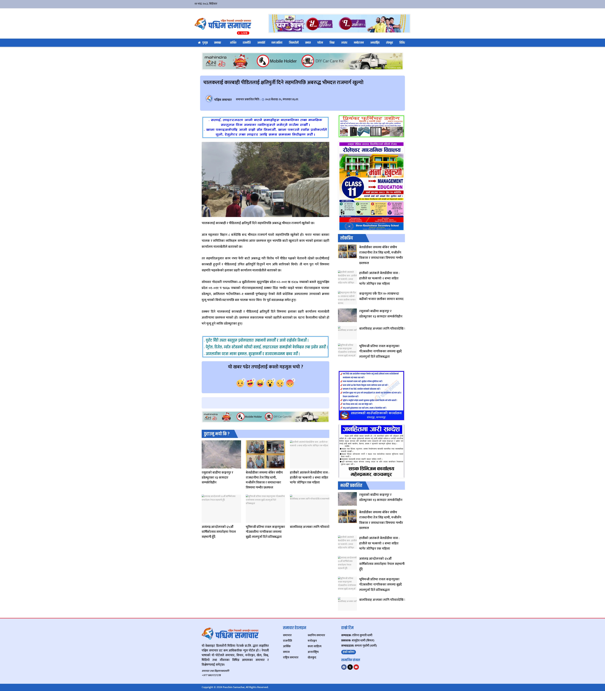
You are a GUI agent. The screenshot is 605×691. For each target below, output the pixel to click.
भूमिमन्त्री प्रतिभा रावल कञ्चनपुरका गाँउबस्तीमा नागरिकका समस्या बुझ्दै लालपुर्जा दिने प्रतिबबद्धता (265, 532)
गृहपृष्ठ (205, 42)
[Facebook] (344, 667)
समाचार (217, 42)
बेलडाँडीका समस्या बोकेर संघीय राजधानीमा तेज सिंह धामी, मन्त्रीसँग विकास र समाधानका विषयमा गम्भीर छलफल (264, 480)
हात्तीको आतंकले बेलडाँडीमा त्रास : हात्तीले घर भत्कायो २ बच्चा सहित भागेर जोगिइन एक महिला (309, 477)
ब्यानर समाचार (204, 520)
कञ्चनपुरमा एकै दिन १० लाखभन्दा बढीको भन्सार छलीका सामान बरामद (381, 296)
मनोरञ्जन (359, 42)
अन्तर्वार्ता (261, 42)
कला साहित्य (276, 42)
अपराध (344, 42)
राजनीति (247, 42)
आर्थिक (233, 42)
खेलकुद (389, 42)
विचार (332, 42)
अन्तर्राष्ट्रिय (375, 42)
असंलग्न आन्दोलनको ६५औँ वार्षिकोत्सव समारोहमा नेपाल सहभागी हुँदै (219, 532)
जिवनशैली (294, 42)
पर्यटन (320, 42)
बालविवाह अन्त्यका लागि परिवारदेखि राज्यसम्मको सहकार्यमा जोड (328, 527)
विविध (402, 42)
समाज (308, 42)
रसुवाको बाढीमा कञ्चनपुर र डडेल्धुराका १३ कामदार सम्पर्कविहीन (217, 477)
